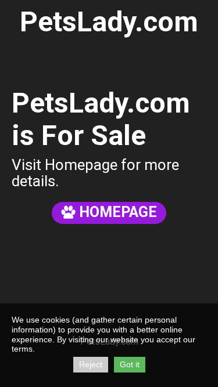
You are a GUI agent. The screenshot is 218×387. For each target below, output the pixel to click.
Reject (90, 364)
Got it (130, 364)
